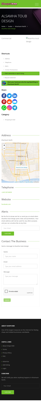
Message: (7, 272)
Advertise (6, 361)
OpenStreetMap (29, 182)
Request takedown (10, 78)
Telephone (8, 62)
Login (4, 368)
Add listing (6, 365)
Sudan (10, 26)
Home (3, 26)
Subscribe (8, 233)
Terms (5, 349)
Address (7, 59)
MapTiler (22, 182)
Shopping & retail (10, 120)
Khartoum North (20, 26)
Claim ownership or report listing (14, 73)
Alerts (6, 66)
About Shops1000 (8, 346)
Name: (6, 252)
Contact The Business (11, 70)
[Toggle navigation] (37, 4)
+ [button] (4, 145)
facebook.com (6, 204)
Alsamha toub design (21, 167)
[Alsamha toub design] (21, 163)
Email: (6, 262)
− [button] (4, 148)
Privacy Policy (7, 353)
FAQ (4, 356)
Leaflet (16, 182)
